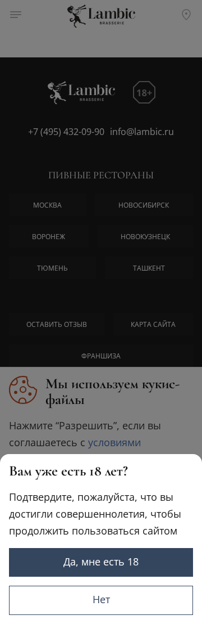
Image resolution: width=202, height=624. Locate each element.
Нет (101, 599)
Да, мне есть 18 (101, 561)
